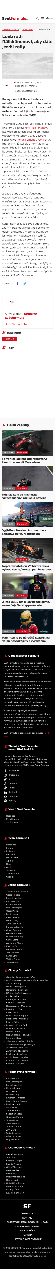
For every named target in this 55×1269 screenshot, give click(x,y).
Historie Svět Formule (28, 1239)
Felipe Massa (12, 1173)
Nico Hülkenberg (15, 936)
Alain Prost (11, 1107)
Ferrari (21, 139)
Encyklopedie (13, 819)
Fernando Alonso (14, 949)
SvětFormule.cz (10, 29)
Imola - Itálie (12, 996)
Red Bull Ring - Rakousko (18, 1035)
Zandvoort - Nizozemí (17, 1051)
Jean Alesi (11, 1157)
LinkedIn (13, 792)
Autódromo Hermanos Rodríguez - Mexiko (27, 980)
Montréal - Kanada (15, 1028)
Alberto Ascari (13, 1123)
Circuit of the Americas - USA (20, 977)
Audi (8, 867)
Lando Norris (12, 901)
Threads (13, 783)
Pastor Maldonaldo (15, 1176)
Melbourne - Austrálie (17, 1018)
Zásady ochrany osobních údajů (28, 1222)
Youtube (13, 796)
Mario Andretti (13, 1104)
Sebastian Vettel (14, 1114)
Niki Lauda (11, 1091)
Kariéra (27, 1235)
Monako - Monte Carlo (17, 1025)
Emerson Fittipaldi (15, 1097)
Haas (8, 864)
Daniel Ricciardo (14, 1154)
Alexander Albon (14, 943)
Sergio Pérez (12, 962)
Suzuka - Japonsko (15, 1002)
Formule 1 (27, 29)
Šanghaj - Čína (13, 1038)
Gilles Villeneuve (14, 1167)
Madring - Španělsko (16, 1054)
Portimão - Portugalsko (17, 1057)
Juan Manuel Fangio (16, 1101)
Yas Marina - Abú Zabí (17, 1047)
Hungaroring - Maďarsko (18, 1006)
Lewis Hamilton (14, 898)
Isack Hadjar (12, 914)
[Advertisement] (28, 6)
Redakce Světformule (25, 91)
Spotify (12, 800)
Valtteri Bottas (13, 959)
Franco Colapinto (14, 927)
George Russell (13, 895)
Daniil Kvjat (12, 1180)
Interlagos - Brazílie (16, 999)
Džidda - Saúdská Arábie (18, 993)
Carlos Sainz (12, 939)
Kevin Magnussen (15, 1193)
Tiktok (12, 787)
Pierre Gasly (12, 920)
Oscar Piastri (12, 911)
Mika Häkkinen (14, 1136)
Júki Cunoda (12, 952)
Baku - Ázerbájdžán (16, 986)
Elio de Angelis (13, 1164)
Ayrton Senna (13, 1110)
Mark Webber (13, 1170)
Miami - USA (12, 1022)
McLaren (10, 851)
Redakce (10, 816)
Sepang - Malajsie (15, 1063)
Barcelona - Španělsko (17, 990)
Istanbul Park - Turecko (17, 1060)
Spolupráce (12, 822)
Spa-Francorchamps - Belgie (20, 1044)
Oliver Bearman (14, 930)
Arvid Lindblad (13, 923)
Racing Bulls (12, 857)
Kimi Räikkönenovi (35, 127)
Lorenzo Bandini (14, 1186)
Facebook (14, 770)
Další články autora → (18, 324)
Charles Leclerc (13, 904)
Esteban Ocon (13, 946)
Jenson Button (13, 1126)
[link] (37, 18)
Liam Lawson (13, 917)
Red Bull (10, 854)
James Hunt (12, 1120)
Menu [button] (49, 18)
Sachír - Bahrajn (14, 983)
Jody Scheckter (13, 1133)
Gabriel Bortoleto (14, 933)
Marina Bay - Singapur (17, 1015)
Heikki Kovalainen (15, 1183)
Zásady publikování (27, 1226)
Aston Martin (12, 873)
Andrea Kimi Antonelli (17, 891)
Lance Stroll (12, 956)
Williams (10, 870)
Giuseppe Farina (14, 1117)
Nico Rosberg (13, 1094)
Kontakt (27, 1217)
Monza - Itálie (13, 1031)
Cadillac (10, 877)
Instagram (14, 775)
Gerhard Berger (14, 1160)
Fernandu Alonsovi (36, 139)
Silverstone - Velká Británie (19, 1041)
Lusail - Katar (12, 1012)
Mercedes (11, 844)
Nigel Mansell (13, 1139)
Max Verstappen (14, 907)
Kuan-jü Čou (12, 1189)
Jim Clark (11, 1130)
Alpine (9, 860)
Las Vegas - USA (14, 1009)
